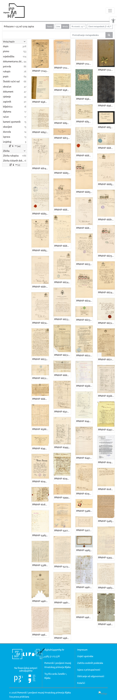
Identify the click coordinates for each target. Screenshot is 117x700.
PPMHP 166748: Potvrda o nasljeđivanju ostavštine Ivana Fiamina (62, 282)
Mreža (65, 26)
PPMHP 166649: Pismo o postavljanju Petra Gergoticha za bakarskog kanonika (40, 398)
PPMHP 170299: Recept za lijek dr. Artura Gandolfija (62, 67)
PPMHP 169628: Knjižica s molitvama (84, 98)
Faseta (49, 26)
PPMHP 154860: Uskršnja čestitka (84, 510)
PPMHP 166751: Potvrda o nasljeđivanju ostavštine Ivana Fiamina (84, 264)
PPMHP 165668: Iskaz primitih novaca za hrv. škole (106, 395)
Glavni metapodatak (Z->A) (99, 26)
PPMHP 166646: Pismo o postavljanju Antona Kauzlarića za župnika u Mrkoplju (62, 375)
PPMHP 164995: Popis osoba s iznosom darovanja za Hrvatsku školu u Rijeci (84, 421)
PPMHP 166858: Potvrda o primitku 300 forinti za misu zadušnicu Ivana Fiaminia (62, 172)
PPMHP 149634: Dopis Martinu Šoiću (106, 587)
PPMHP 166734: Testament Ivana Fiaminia (40, 359)
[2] (19, 164)
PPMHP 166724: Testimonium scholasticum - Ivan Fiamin (62, 355)
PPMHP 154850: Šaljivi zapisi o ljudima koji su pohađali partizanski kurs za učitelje (40, 535)
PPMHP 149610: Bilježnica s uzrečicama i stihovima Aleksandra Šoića (84, 587)
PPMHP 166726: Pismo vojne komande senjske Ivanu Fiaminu (40, 378)
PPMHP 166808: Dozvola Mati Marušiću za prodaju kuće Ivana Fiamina (62, 245)
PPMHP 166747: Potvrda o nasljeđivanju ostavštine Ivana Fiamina (84, 300)
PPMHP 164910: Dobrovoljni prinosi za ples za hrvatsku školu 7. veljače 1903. (84, 457)
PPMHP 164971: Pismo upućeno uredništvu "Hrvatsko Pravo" (106, 429)
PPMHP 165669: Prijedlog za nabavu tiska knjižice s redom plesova (84, 385)
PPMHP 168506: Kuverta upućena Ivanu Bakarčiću (84, 121)
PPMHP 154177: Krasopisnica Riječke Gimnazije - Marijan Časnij (84, 530)
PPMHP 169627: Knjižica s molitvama (106, 105)
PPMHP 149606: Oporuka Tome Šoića (62, 638)
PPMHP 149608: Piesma (106, 624)
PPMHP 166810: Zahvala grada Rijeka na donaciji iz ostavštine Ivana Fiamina (40, 286)
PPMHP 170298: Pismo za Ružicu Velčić (84, 63)
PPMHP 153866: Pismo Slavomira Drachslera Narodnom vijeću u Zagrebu (40, 565)
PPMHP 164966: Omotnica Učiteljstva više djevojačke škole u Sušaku (40, 448)
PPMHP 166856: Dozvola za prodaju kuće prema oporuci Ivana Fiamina (106, 184)
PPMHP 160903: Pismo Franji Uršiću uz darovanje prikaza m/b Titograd (40, 481)
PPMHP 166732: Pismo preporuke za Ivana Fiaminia (62, 319)
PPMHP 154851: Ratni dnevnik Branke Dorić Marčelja (106, 521)
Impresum (82, 649)
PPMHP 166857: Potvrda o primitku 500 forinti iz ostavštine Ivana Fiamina (84, 192)
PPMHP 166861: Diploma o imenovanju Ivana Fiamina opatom (84, 155)
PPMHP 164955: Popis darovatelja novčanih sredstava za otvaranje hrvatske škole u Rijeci (62, 447)
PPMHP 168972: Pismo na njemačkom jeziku (40, 132)
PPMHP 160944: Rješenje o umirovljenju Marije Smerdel (106, 462)
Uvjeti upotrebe (85, 656)
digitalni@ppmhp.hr (54, 649)
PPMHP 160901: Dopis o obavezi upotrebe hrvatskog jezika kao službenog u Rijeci (84, 493)
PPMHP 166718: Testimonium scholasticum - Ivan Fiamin (106, 359)
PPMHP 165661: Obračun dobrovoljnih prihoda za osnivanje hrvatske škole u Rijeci (40, 429)
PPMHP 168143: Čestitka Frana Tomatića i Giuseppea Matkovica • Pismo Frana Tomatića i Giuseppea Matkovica (40, 168)
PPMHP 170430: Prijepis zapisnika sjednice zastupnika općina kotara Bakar (40, 70)
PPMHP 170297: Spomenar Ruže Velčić (106, 69)
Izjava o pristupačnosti (88, 669)
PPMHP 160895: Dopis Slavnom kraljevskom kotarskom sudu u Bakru (106, 489)
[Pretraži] (109, 35)
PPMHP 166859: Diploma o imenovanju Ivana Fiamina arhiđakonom (40, 213)
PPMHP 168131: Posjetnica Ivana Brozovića (62, 137)
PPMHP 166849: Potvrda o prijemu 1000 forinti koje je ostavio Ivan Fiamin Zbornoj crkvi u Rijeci (62, 209)
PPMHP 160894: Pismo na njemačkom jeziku (40, 504)
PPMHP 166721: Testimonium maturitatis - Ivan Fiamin (84, 355)
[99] (19, 146)
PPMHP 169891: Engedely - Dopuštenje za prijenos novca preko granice (62, 90)
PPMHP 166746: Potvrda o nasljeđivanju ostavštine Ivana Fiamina (106, 292)
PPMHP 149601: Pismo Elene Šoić (84, 617)
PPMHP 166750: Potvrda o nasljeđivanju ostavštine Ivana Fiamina (106, 255)
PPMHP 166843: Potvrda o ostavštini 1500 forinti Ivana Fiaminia (84, 228)
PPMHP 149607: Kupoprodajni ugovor (40, 634)
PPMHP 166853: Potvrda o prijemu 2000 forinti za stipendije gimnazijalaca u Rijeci (40, 250)
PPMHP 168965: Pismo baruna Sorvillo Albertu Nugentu (62, 123)
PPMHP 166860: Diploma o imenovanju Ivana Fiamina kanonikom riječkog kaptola (106, 147)
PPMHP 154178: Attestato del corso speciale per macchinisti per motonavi (62, 530)
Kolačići (81, 683)
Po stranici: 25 (77, 26)
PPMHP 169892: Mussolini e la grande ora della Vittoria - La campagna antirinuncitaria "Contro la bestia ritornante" (40, 101)
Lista (58, 26)
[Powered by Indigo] (103, 693)
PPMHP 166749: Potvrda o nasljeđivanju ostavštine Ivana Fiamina (40, 322)
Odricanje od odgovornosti (90, 676)
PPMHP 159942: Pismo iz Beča (62, 497)
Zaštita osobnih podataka (90, 663)
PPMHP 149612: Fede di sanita (40, 601)
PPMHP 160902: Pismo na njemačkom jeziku (62, 478)
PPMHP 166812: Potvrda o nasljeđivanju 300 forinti (106, 219)
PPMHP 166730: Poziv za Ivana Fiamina (84, 319)
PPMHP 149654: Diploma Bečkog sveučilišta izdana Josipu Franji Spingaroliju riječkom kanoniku (84, 550)
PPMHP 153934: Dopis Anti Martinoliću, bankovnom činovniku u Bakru (106, 557)
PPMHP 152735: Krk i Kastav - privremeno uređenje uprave (62, 566)
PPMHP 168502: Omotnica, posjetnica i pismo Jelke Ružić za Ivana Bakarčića (106, 127)
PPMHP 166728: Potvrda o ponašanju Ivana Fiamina (106, 323)
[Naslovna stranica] (13, 10)
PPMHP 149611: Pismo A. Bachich (62, 602)
